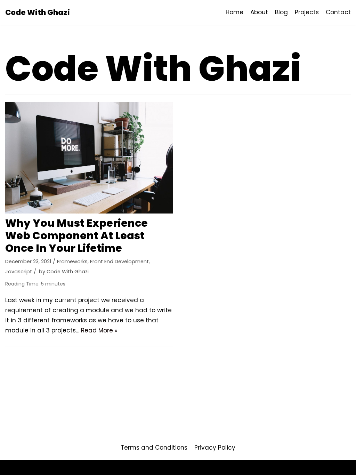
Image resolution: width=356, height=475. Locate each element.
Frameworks (72, 261)
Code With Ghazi (68, 271)
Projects (307, 12)
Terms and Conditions (154, 447)
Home (234, 12)
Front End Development (119, 261)
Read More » (99, 330)
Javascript (18, 271)
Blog (281, 12)
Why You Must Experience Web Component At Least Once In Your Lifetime (76, 236)
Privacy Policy (214, 447)
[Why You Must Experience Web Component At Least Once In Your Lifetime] (89, 158)
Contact (338, 12)
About (259, 12)
